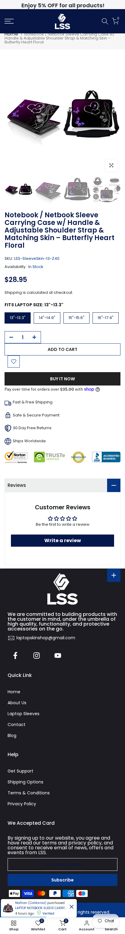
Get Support (20, 771)
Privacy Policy (22, 804)
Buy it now (62, 379)
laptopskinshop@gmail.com (45, 638)
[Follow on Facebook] (15, 655)
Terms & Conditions (29, 793)
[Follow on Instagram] (36, 655)
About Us (17, 703)
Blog (12, 735)
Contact (16, 725)
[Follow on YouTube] (57, 655)
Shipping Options (25, 782)
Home (11, 34)
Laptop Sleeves (23, 714)
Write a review (62, 540)
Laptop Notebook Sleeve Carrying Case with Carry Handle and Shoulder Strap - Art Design (41, 908)
